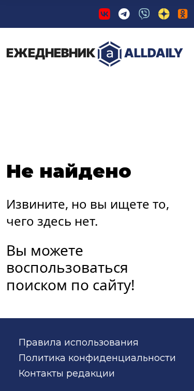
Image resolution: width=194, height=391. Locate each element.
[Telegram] (124, 14)
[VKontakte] (104, 14)
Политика (41, 87)
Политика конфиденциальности (97, 358)
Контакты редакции (67, 373)
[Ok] (183, 14)
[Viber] (144, 14)
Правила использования (79, 342)
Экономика (116, 87)
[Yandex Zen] (164, 14)
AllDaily (94, 52)
